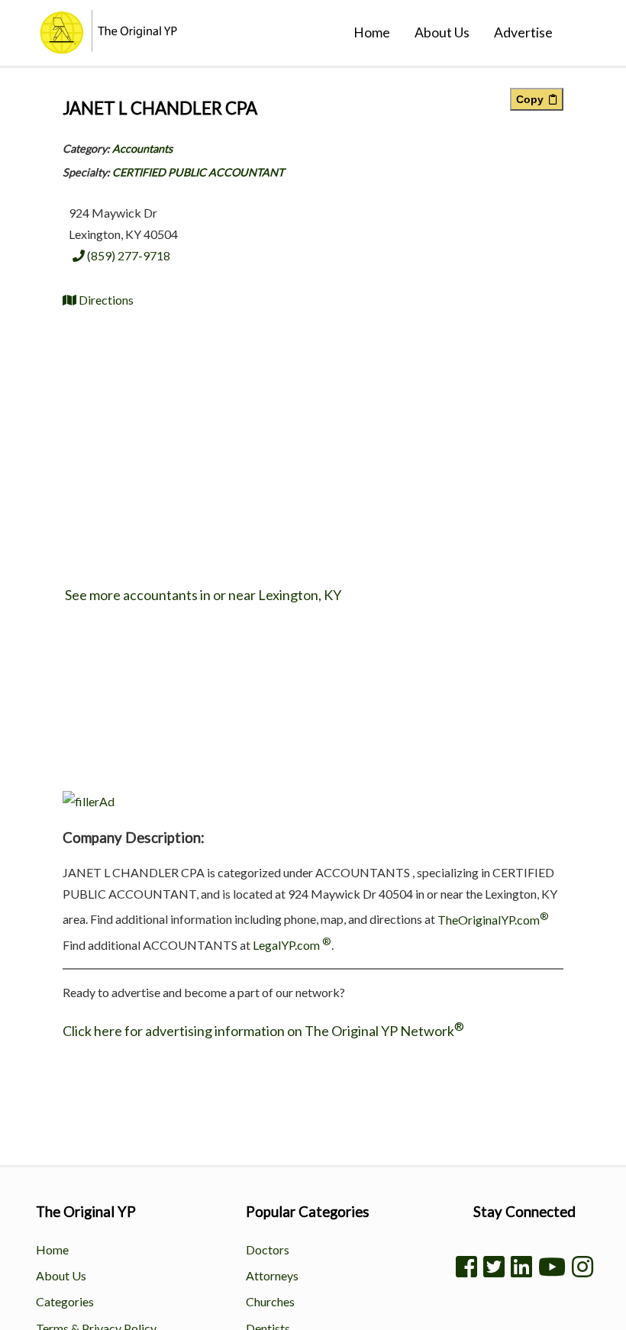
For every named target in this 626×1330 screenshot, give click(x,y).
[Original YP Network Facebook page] (466, 1266)
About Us (442, 32)
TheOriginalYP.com (493, 919)
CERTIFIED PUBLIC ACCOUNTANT (198, 172)
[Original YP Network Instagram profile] (582, 1266)
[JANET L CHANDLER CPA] (89, 801)
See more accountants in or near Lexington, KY (202, 594)
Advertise (523, 32)
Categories (65, 1301)
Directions (105, 299)
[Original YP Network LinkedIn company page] (521, 1266)
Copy (532, 99)
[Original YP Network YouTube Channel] (552, 1266)
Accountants (142, 148)
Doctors (267, 1249)
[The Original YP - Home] (96, 48)
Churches (270, 1301)
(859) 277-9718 (127, 255)
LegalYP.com (292, 945)
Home (371, 32)
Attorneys (272, 1275)
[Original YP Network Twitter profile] (494, 1266)
